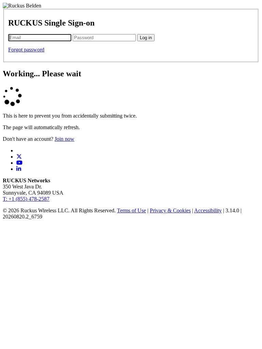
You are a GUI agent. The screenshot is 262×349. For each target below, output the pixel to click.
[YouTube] (19, 163)
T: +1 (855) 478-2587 (26, 199)
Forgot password (26, 49)
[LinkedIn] (18, 169)
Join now (64, 139)
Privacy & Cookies (170, 210)
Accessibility (208, 210)
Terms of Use (131, 210)
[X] (19, 157)
